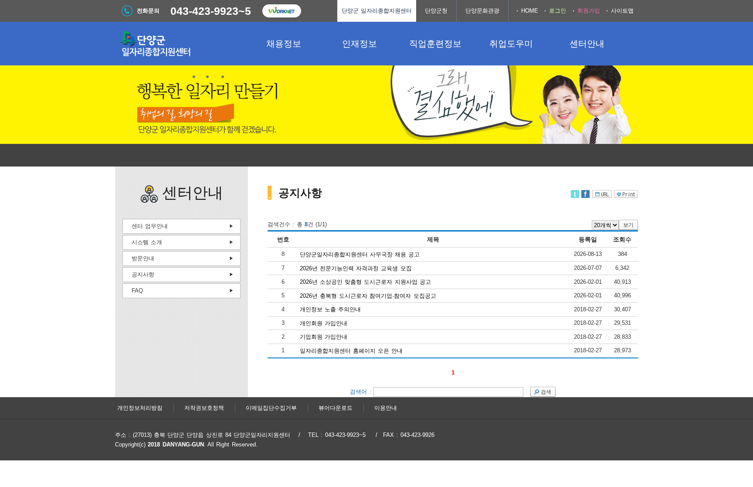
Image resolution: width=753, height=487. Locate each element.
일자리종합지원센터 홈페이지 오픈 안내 (351, 350)
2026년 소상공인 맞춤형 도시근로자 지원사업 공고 (365, 282)
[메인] (180, 43)
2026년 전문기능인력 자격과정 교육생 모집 (356, 268)
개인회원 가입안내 (323, 323)
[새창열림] (281, 11)
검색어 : (361, 391)
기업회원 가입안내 (323, 337)
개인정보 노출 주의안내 (330, 309)
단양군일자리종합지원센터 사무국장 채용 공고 (360, 254)
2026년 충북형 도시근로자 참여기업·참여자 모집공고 (368, 295)
